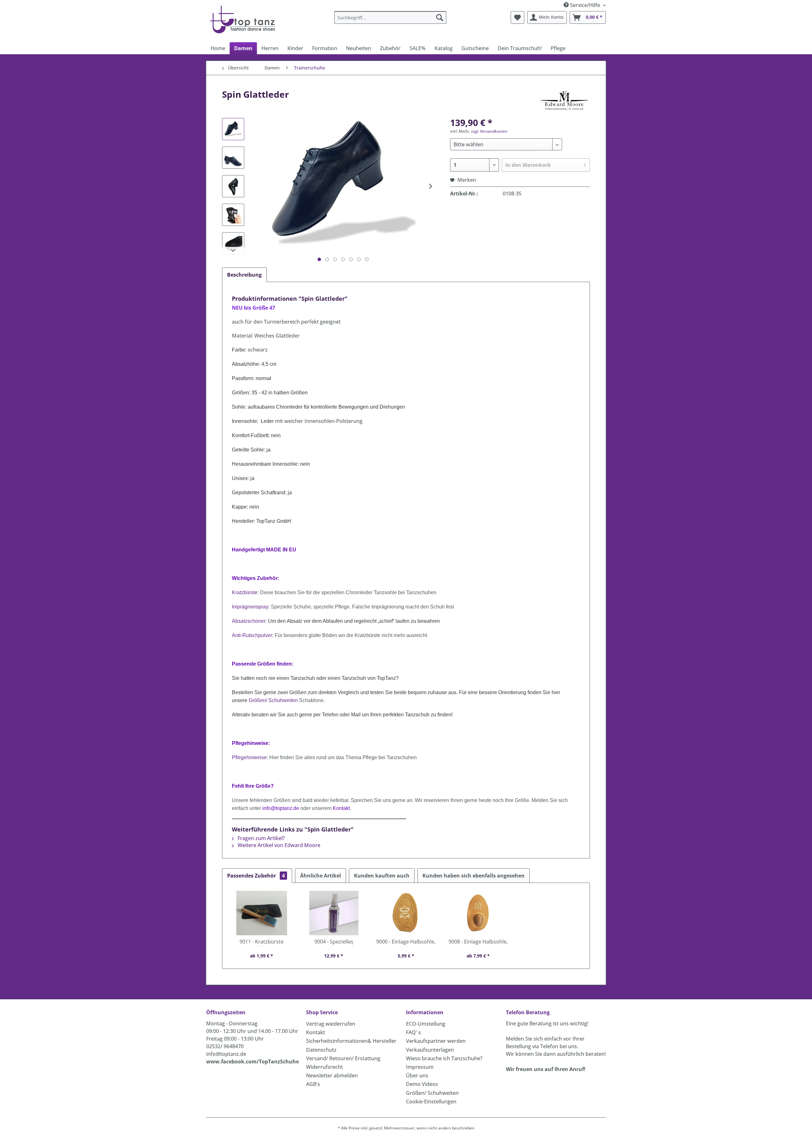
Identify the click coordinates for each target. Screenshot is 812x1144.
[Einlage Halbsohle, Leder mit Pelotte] (478, 913)
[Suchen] (439, 17)
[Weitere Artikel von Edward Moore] (564, 100)
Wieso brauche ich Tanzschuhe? (444, 1058)
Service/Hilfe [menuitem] (585, 5)
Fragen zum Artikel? (260, 838)
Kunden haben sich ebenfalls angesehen (473, 875)
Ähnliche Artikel (320, 875)
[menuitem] (390, 17)
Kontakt (315, 1032)
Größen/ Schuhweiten (432, 1092)
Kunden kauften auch (381, 875)
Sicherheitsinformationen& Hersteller (351, 1040)
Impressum (420, 1066)
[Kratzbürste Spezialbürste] (261, 913)
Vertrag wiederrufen (330, 1023)
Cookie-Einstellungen (431, 1101)
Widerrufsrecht (324, 1066)
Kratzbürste (245, 592)
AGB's (313, 1084)
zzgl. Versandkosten (489, 131)
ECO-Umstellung (425, 1023)
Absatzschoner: (249, 621)
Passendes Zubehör (256, 875)
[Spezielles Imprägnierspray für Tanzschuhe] (334, 913)
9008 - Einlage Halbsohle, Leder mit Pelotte (478, 942)
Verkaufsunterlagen (430, 1049)
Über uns (417, 1075)
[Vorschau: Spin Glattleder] (233, 129)
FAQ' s (413, 1032)
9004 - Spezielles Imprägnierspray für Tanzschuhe (334, 942)
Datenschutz (321, 1049)
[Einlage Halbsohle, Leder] (406, 913)
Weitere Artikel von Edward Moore (278, 845)
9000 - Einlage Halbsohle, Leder (405, 942)
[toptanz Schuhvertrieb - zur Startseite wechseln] (244, 19)
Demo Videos (422, 1084)
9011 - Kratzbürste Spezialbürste (261, 942)
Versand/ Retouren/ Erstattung (343, 1058)
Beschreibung (244, 274)
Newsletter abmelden (332, 1075)
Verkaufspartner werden (436, 1040)
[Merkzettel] (517, 17)
